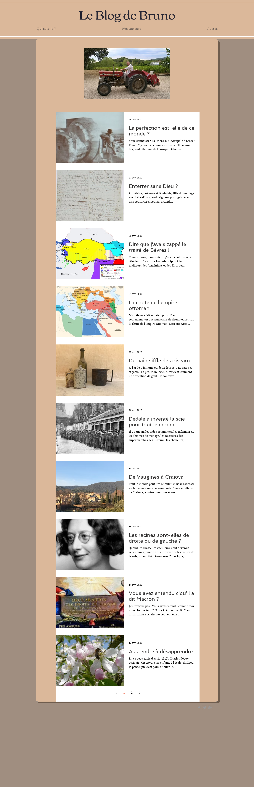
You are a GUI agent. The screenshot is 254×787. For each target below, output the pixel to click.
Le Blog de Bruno (127, 14)
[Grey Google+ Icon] (210, 707)
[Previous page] (116, 692)
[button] (131, 28)
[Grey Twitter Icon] (204, 707)
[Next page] (139, 692)
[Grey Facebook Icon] (199, 707)
